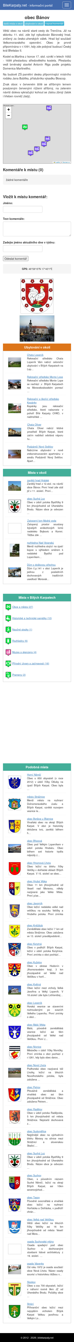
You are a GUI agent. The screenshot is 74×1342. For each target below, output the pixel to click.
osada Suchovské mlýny (40, 1241)
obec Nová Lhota (36, 1065)
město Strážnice (36, 796)
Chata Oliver (34, 424)
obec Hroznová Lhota (39, 863)
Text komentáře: (14, 219)
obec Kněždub (35, 925)
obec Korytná (34, 944)
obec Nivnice (34, 1046)
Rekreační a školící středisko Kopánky (43, 400)
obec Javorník (34, 903)
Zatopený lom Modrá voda (41, 520)
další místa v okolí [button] (13, 23)
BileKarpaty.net (27, 5)
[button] (49, 108)
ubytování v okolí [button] (34, 23)
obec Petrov (33, 1087)
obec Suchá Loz (36, 498)
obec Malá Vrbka (36, 1024)
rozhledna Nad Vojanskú (40, 543)
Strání (30, 1304)
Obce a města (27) (22, 607)
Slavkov (31, 1282)
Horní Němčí (34, 774)
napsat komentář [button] (54, 23)
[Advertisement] (37, 722)
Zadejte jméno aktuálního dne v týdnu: (29, 242)
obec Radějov (34, 1109)
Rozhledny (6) (20, 641)
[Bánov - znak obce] (37, 296)
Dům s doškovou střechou (41, 565)
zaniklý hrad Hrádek (38, 480)
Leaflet (57, 162)
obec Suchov (34, 1175)
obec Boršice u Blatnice (40, 819)
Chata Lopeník (35, 355)
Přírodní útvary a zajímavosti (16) (30, 663)
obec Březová (34, 841)
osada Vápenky (35, 1263)
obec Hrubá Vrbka (37, 881)
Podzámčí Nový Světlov (40, 446)
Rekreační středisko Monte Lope (45, 377)
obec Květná (34, 984)
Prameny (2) (19, 675)
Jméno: (8, 203)
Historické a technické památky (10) (32, 618)
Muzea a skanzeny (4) (24, 652)
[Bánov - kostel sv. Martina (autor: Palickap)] (37, 329)
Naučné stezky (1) (22, 629)
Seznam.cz (66, 162)
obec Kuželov (34, 962)
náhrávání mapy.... (36, 133)
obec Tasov (33, 1197)
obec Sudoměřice (36, 1131)
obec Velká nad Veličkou (40, 1219)
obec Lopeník (34, 1003)
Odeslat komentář (16, 259)
